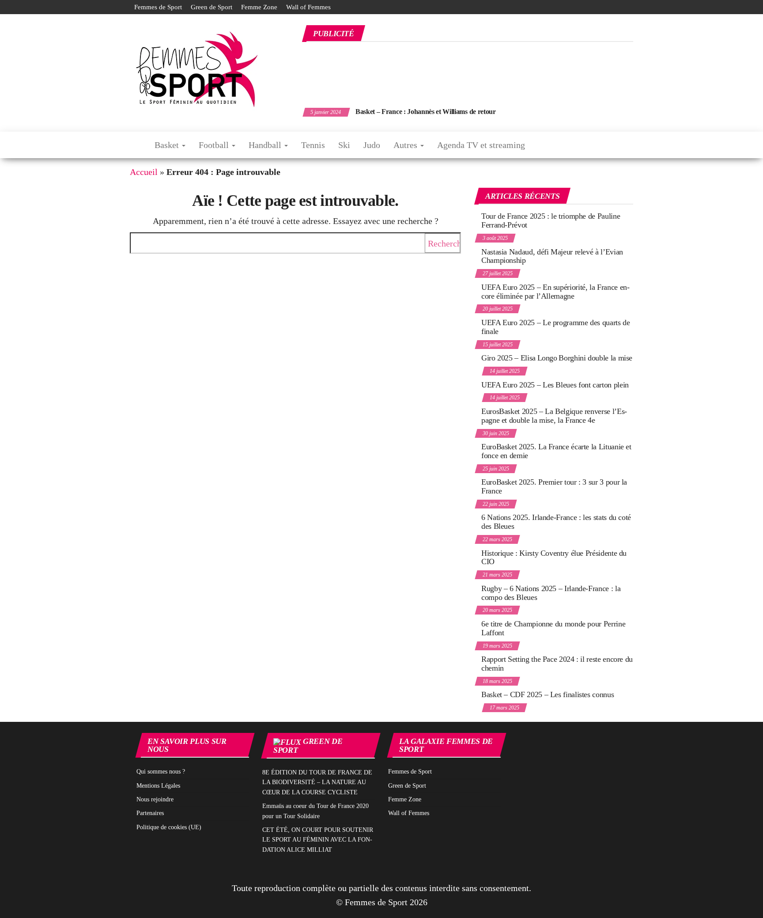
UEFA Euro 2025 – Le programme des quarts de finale (555, 327)
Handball (266, 145)
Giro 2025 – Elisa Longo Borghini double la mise (556, 357)
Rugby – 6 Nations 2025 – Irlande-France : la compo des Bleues (550, 593)
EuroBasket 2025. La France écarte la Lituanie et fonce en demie (556, 451)
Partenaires (150, 813)
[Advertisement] (472, 70)
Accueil (144, 172)
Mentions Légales (158, 785)
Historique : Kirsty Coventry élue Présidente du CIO (554, 557)
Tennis (313, 145)
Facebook (604, 7)
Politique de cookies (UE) (168, 827)
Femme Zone (259, 7)
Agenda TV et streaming (481, 145)
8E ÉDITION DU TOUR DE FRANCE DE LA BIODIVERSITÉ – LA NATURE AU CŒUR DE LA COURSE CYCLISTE (317, 782)
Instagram (633, 7)
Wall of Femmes (308, 7)
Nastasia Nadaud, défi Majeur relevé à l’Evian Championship (552, 256)
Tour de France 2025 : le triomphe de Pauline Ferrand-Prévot (550, 220)
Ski (344, 145)
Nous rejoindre (155, 799)
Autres (406, 145)
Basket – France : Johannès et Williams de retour (425, 111)
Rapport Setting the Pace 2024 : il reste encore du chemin (557, 663)
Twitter (619, 7)
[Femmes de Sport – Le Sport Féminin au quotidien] (135, 145)
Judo (371, 145)
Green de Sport (211, 7)
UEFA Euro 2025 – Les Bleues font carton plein (555, 384)
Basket (168, 145)
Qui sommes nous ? (160, 771)
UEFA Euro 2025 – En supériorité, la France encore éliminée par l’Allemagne (555, 291)
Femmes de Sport (158, 7)
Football (215, 145)
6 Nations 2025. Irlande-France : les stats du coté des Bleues (556, 522)
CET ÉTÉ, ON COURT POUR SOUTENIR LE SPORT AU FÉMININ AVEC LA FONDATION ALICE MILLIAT (317, 840)
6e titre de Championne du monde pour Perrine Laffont (553, 628)
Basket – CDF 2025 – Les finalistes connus (547, 694)
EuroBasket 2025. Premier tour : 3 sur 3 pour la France (554, 486)
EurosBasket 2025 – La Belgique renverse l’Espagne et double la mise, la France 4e (554, 416)
